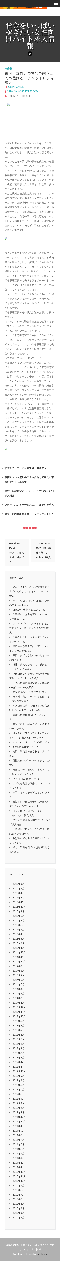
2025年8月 (18, 915)
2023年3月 (18, 1048)
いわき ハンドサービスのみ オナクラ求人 (29, 504)
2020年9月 (18, 1185)
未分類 (8, 68)
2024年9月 (18, 966)
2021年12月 (19, 1117)
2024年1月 (18, 1002)
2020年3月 (18, 1212)
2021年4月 (18, 1153)
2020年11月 (19, 1176)
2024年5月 (18, 984)
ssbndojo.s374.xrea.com (22, 91)
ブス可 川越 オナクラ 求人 (27, 778)
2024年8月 (18, 970)
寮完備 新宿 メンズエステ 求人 (29, 692)
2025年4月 (18, 934)
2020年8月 (18, 1190)
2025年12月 (19, 897)
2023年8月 (18, 1025)
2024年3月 (18, 993)
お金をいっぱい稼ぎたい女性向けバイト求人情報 (30, 35)
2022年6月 (18, 1089)
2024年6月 (18, 979)
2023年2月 (18, 1053)
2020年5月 (18, 1203)
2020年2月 (18, 1217)
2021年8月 (18, 1135)
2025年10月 (19, 906)
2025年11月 (19, 902)
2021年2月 (18, 1162)
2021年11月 (19, 1121)
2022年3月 (18, 1103)
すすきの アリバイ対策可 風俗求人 (25, 468)
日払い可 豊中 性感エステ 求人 (29, 609)
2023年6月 (18, 1034)
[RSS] (30, 53)
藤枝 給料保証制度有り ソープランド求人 (29, 513)
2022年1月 (18, 1112)
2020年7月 (18, 1194)
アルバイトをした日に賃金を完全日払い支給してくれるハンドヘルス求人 (29, 591)
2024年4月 (18, 989)
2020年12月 (19, 1171)
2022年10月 (19, 1071)
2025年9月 (18, 911)
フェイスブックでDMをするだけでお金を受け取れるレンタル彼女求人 (29, 628)
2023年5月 (18, 1039)
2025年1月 (18, 947)
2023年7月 (18, 1030)
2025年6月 (18, 925)
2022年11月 (19, 1066)
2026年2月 (18, 888)
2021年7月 (18, 1139)
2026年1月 (18, 893)
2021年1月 (18, 1167)
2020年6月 (18, 1199)
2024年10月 (19, 961)
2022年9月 (18, 1075)
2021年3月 (18, 1158)
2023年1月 (18, 1057)
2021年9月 (18, 1130)
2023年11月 (19, 1011)
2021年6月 (18, 1144)
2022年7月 (18, 1085)
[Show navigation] (57, 3)
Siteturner (42, 1254)
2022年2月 (18, 1107)
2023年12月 (19, 1007)
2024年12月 (19, 952)
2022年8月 (18, 1080)
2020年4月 (18, 1208)
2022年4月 (18, 1098)
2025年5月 (18, 929)
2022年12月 (19, 1062)
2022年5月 (18, 1094)
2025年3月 (18, 938)
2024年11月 (19, 957)
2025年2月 (18, 943)
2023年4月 (18, 1043)
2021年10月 (19, 1126)
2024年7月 (18, 975)
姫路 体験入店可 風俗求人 (16, 552)
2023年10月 (19, 1016)
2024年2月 (18, 998)
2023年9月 (18, 1021)
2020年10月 (19, 1181)
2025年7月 (18, 920)
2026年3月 (18, 884)
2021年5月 (18, 1149)
